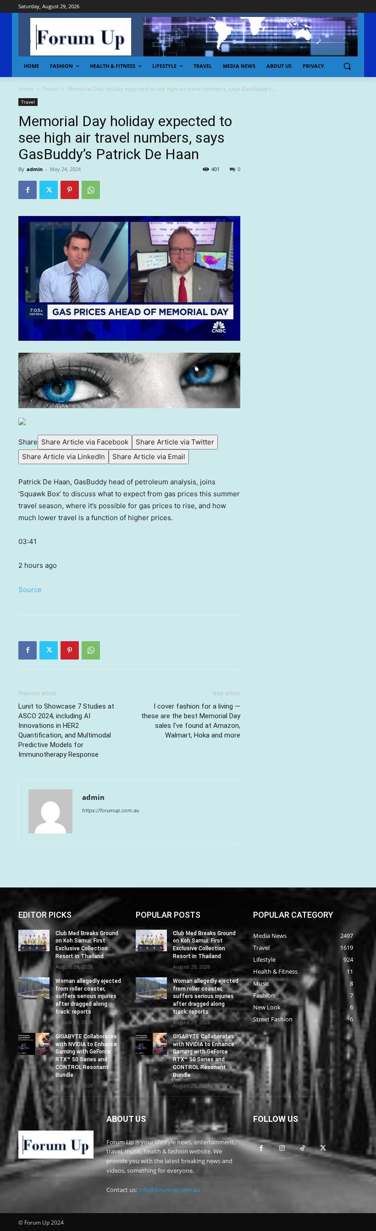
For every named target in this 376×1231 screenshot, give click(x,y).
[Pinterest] (70, 190)
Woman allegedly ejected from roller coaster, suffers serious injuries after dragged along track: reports (88, 996)
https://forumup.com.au (110, 810)
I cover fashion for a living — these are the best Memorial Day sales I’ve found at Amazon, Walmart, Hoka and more (190, 720)
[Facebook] (27, 190)
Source (30, 589)
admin (35, 169)
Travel (51, 89)
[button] (347, 66)
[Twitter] (48, 190)
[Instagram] (282, 1148)
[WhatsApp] (91, 190)
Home (26, 89)
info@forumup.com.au (169, 1190)
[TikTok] (302, 1148)
